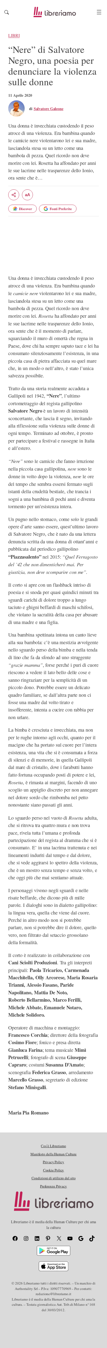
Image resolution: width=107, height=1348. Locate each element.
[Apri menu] (99, 12)
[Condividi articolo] (13, 194)
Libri (14, 35)
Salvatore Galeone (48, 108)
